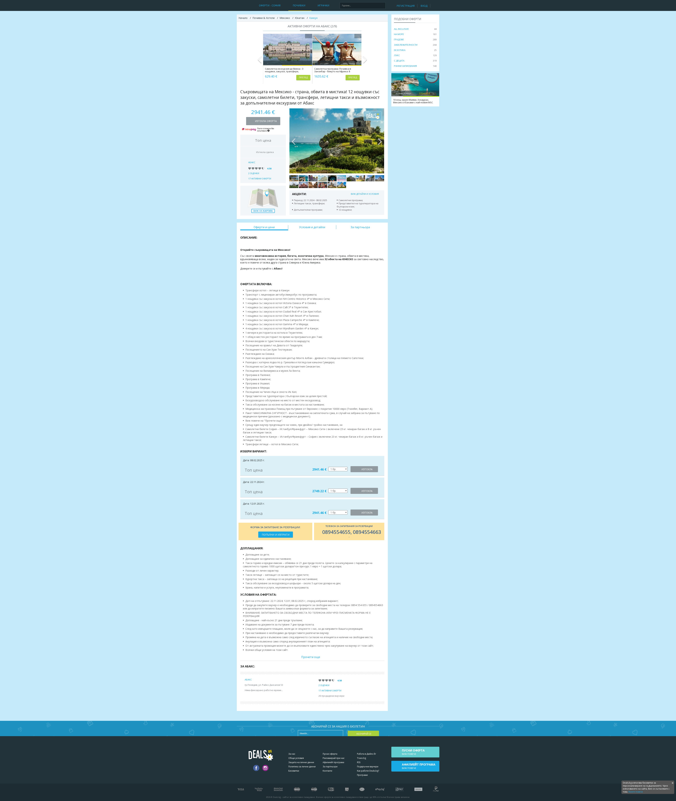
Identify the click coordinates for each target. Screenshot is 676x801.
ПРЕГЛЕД (303, 77)
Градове (399, 39)
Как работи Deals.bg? (368, 770)
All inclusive (401, 28)
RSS (358, 762)
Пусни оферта (330, 753)
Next (364, 61)
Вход (424, 5)
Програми (362, 775)
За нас (291, 753)
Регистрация (406, 5)
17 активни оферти (259, 178)
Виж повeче (413, 752)
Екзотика (399, 50)
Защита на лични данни (301, 762)
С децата (399, 60)
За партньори (330, 766)
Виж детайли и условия (365, 193)
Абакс (251, 162)
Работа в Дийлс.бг (366, 753)
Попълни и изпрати (275, 534)
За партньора (360, 227)
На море (399, 34)
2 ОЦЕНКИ (253, 173)
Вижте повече (635, 791)
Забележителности (405, 44)
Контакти (327, 770)
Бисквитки (293, 770)
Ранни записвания (405, 65)
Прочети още (310, 657)
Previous (260, 61)
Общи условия (296, 758)
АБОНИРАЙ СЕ (363, 733)
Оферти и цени (264, 227)
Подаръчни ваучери (367, 766)
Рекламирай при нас (334, 758)
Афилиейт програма (333, 762)
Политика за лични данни (302, 766)
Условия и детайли (312, 227)
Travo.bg (361, 758)
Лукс (397, 55)
